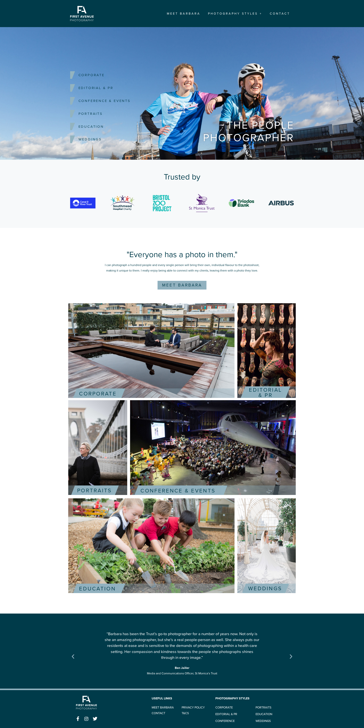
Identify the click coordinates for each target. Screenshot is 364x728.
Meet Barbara (183, 14)
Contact (280, 14)
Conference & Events (104, 101)
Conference (225, 721)
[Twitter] (95, 718)
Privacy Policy (193, 707)
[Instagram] (86, 718)
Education (91, 126)
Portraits (90, 114)
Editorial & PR (95, 88)
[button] (73, 656)
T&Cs (185, 713)
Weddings (90, 139)
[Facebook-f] (78, 718)
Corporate (91, 75)
